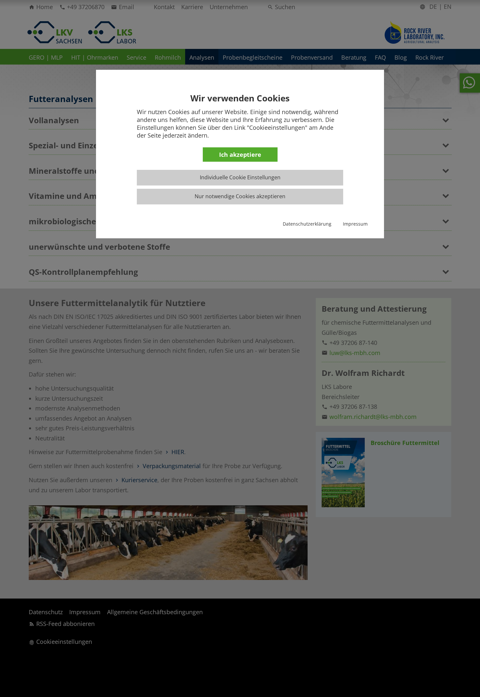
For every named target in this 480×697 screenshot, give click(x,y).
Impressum (355, 224)
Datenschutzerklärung (307, 224)
